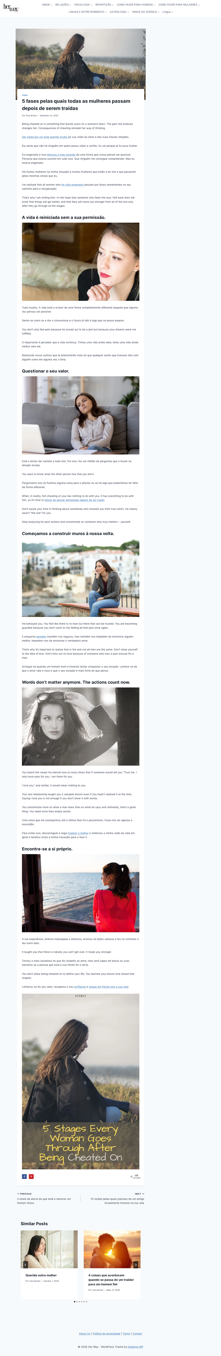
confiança (80, 986)
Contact (137, 1333)
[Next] (135, 1264)
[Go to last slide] (25, 1264)
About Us (84, 1333)
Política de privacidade (106, 1333)
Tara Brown (31, 115)
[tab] (74, 1301)
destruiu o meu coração (61, 154)
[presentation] (49, 1249)
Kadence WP (135, 1346)
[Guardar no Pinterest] (31, 1176)
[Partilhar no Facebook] (24, 1176)
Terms (126, 1333)
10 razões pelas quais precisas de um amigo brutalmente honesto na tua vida (117, 1199)
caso (25, 95)
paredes (41, 636)
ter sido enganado (72, 184)
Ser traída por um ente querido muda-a (45, 136)
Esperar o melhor (78, 833)
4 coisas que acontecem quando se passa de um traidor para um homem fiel (111, 1279)
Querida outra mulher (41, 1275)
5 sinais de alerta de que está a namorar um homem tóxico (44, 1199)
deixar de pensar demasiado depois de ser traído (74, 500)
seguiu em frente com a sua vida (108, 986)
